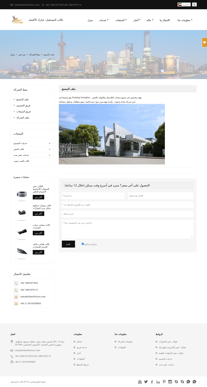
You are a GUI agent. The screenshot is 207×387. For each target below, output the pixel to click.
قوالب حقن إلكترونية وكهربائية (172, 347)
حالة (149, 20)
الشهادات (81, 358)
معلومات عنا (184, 20)
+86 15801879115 (29, 289)
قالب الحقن (18, 149)
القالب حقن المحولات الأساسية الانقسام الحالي (41, 189)
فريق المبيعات (24, 111)
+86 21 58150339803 (30, 303)
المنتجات (120, 20)
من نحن (22, 54)
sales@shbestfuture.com (27, 4)
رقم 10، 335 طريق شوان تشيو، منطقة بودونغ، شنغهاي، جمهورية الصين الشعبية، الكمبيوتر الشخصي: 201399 (39, 343)
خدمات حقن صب (21, 155)
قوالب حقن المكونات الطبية (171, 353)
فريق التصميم (23, 105)
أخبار (136, 20)
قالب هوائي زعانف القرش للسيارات (41, 245)
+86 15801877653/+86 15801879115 (63, 4)
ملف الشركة (23, 117)
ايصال (79, 341)
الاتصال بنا (165, 20)
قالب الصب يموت (21, 160)
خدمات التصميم (20, 143)
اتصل (12, 334)
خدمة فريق (82, 347)
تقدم (68, 244)
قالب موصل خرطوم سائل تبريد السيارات (42, 207)
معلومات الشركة (125, 341)
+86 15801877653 (29, 282)
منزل (90, 20)
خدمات (102, 20)
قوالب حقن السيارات (168, 341)
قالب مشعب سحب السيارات (41, 226)
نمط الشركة (34, 54)
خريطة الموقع (83, 364)
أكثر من (38, 197)
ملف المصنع (23, 99)
